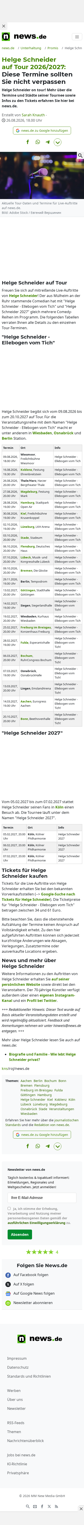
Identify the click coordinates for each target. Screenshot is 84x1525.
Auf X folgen (23, 1284)
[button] (42, 130)
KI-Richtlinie (17, 1463)
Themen (14, 1431)
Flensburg (42, 1085)
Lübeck (26, 1104)
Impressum (17, 1358)
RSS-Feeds (15, 1422)
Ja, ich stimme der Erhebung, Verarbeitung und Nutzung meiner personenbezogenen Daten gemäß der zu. (39, 1216)
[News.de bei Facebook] (42, 1506)
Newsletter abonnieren (33, 1302)
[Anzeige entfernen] (81, 1509)
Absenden (20, 1234)
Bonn (62, 1081)
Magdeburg (58, 1104)
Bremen (26, 1085)
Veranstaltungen (61, 1109)
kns (5, 1068)
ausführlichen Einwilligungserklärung (36, 1223)
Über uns (15, 1399)
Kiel (50, 1099)
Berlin (38, 1081)
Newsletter (16, 1408)
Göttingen (28, 1095)
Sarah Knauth (33, 114)
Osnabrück (29, 1109)
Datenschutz (18, 1367)
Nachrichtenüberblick (25, 1440)
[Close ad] (3, 26)
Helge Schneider (33, 1099)
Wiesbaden (29, 1113)
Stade (43, 1109)
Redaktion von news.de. (52, 1125)
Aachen (26, 1081)
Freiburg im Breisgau (37, 1090)
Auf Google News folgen (34, 1293)
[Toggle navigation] (77, 36)
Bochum (50, 1081)
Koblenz (61, 1099)
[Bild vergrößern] (80, 155)
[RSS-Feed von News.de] (56, 1506)
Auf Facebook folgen (30, 1274)
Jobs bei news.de (21, 1455)
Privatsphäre (18, 1472)
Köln (72, 1099)
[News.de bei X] (49, 1506)
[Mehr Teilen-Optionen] (57, 142)
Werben (14, 1390)
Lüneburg (40, 1104)
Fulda (58, 1090)
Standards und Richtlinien (29, 1376)
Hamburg (44, 1095)
